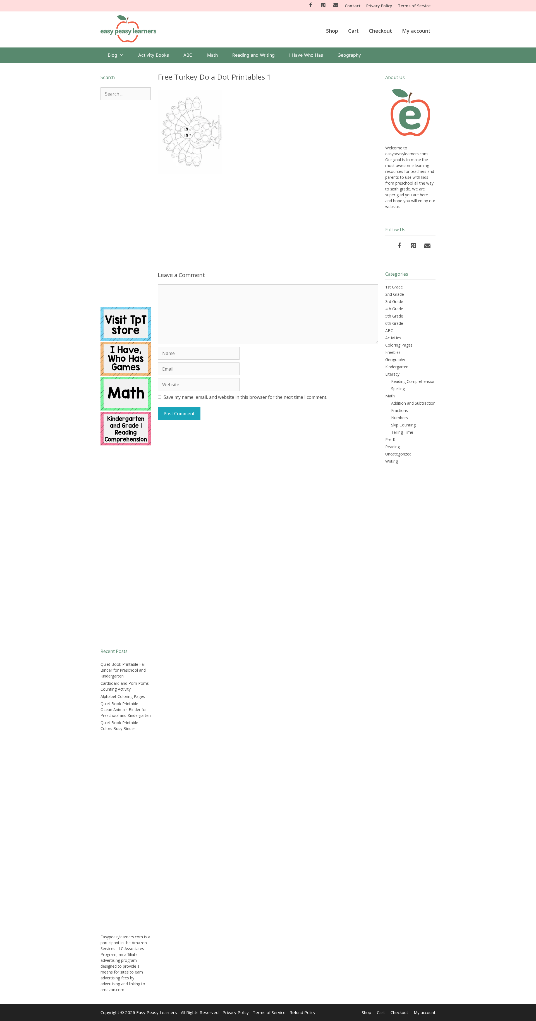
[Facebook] (310, 5)
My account (416, 30)
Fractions (399, 410)
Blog (112, 55)
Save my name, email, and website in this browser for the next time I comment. (245, 397)
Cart (353, 30)
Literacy (392, 374)
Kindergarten (396, 366)
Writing (391, 461)
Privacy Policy (379, 5)
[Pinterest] (323, 5)
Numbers (399, 417)
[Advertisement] (268, 221)
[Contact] (336, 5)
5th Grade (394, 316)
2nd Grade (394, 294)
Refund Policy (302, 1012)
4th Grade (394, 308)
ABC (188, 55)
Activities (393, 337)
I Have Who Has (306, 55)
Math (212, 55)
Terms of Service (414, 5)
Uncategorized (398, 454)
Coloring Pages (399, 345)
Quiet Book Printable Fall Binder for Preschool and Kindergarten (123, 670)
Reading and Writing (253, 55)
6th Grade (394, 323)
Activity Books (153, 55)
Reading (392, 446)
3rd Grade (394, 301)
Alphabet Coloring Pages (122, 696)
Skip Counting (403, 425)
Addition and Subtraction (413, 403)
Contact (353, 5)
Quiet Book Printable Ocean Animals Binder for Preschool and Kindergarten (125, 709)
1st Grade (394, 287)
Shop (332, 30)
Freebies (393, 352)
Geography (349, 55)
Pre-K (390, 439)
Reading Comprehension (413, 381)
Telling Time (402, 432)
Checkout (380, 30)
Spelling (398, 388)
